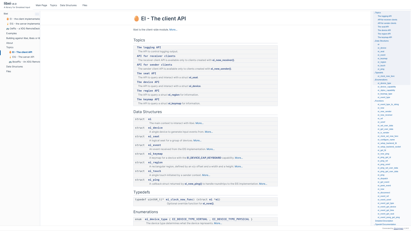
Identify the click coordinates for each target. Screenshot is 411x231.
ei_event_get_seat (386, 214)
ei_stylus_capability (386, 90)
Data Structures (68, 5)
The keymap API (148, 99)
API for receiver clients (156, 56)
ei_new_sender (384, 111)
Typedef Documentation (385, 224)
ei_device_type (156, 219)
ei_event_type (384, 97)
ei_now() (208, 203)
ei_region (174, 94)
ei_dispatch (383, 178)
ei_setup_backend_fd (387, 143)
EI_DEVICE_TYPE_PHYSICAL (230, 219)
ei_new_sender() (221, 68)
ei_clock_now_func (179, 199)
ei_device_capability (387, 87)
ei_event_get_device (387, 207)
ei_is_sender (383, 133)
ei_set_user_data (385, 125)
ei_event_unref (384, 200)
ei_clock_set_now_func (388, 136)
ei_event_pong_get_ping (389, 217)
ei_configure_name (386, 140)
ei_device (195, 86)
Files (85, 5)
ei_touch (154, 171)
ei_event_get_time (386, 210)
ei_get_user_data (385, 129)
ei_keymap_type (385, 94)
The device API (148, 82)
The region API (148, 90)
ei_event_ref (383, 196)
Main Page (41, 5)
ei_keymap (174, 103)
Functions (379, 101)
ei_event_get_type (386, 203)
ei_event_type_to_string (388, 104)
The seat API (146, 73)
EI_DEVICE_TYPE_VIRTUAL (190, 219)
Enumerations (381, 80)
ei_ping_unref (384, 164)
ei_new (381, 108)
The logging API (149, 47)
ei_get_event (383, 182)
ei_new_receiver (385, 115)
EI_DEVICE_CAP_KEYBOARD (204, 157)
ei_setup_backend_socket (389, 147)
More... (173, 29)
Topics (53, 5)
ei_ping (153, 179)
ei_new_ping (383, 154)
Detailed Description (384, 221)
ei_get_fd (382, 150)
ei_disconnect (384, 193)
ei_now (381, 189)
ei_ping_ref (383, 161)
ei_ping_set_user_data (388, 168)
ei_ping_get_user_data (388, 171)
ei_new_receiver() (223, 60)
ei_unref (381, 122)
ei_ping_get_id (384, 157)
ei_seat (193, 77)
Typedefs (379, 73)
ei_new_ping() (193, 183)
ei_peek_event (384, 185)
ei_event (154, 145)
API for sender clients (154, 64)
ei (149, 119)
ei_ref (380, 118)
